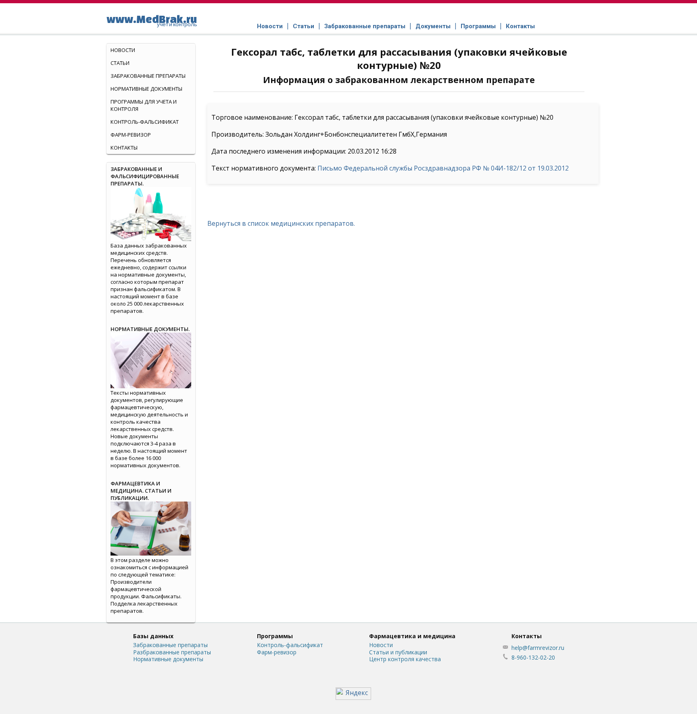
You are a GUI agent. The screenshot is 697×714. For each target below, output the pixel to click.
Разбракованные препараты (172, 652)
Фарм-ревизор (131, 134)
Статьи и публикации (398, 652)
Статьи (303, 26)
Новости (270, 26)
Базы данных (153, 636)
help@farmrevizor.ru (537, 648)
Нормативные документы (146, 88)
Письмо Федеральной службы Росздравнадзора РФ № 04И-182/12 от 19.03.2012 (443, 168)
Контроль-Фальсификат (145, 121)
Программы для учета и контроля (144, 105)
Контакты (520, 26)
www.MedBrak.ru (151, 20)
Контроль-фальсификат (290, 645)
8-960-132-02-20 (533, 657)
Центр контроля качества (405, 659)
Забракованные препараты (364, 26)
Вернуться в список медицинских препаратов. (281, 223)
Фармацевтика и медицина (412, 636)
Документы (433, 26)
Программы (478, 26)
